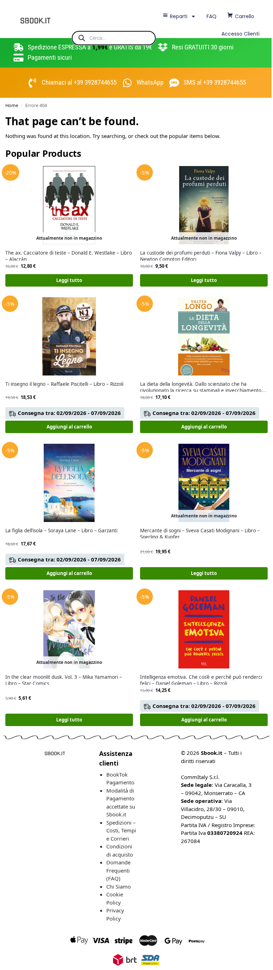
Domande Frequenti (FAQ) (118, 870)
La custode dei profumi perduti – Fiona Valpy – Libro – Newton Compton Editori (201, 256)
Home (11, 105)
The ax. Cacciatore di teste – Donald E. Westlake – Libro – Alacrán (68, 256)
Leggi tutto (69, 280)
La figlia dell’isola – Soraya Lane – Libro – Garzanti (61, 531)
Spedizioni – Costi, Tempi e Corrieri (121, 830)
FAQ (211, 16)
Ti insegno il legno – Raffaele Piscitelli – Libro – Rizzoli (64, 384)
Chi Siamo (118, 886)
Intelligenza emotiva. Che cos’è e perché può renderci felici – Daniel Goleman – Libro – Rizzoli (201, 680)
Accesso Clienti (240, 33)
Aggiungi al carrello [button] (69, 426)
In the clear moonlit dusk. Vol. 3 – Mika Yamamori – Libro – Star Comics (63, 680)
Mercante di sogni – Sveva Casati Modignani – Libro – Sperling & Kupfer (200, 534)
